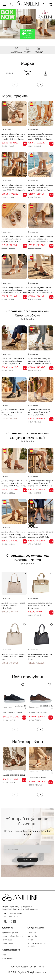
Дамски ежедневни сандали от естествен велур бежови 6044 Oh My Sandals (14, 239)
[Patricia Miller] (27, 73)
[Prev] (15, 84)
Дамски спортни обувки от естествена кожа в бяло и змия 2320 (39, 412)
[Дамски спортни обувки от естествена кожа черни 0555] (14, 389)
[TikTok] (14, 921)
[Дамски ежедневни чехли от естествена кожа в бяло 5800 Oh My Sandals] (14, 113)
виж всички (27, 319)
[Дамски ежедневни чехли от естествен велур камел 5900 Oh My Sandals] (14, 511)
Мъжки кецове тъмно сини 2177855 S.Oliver (12, 712)
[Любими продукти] (43, 4)
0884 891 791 (13, 916)
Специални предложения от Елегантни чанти (27, 558)
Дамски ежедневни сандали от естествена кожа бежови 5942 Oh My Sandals (40, 187)
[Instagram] (10, 921)
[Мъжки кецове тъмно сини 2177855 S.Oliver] (14, 693)
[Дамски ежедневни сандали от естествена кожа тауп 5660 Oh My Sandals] (14, 164)
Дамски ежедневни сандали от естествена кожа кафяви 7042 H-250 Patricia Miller (14, 483)
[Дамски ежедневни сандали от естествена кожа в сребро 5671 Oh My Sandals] (40, 113)
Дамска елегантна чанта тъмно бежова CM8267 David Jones (40, 605)
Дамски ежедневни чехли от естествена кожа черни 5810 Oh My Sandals (40, 290)
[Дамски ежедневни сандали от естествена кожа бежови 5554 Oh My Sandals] (14, 266)
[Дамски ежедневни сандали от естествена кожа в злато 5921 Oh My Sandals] (40, 460)
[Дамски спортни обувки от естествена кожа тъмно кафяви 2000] (14, 337)
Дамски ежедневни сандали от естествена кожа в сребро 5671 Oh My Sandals (40, 136)
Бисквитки (32, 936)
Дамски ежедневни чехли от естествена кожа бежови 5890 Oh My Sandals (14, 775)
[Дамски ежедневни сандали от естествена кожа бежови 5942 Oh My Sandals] (40, 164)
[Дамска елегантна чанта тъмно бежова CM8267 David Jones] (40, 582)
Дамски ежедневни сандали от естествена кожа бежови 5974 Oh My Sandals (40, 239)
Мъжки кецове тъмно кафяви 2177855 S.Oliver (39, 712)
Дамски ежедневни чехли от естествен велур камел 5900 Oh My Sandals (14, 534)
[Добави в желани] (24, 103)
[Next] (40, 84)
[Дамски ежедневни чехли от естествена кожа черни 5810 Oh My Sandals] (40, 266)
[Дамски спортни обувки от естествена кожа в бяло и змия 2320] (40, 389)
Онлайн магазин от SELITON (27, 966)
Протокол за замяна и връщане (37, 944)
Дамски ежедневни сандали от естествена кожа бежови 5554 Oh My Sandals (14, 290)
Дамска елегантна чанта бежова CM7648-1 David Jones (13, 656)
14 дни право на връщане (13, 936)
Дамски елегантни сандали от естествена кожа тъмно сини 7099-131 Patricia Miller (40, 534)
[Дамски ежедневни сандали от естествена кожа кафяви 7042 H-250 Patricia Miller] (14, 460)
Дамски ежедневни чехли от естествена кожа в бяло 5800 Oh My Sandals (13, 136)
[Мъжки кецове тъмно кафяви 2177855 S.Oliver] (41, 693)
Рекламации (7, 940)
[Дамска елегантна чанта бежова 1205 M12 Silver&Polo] (14, 582)
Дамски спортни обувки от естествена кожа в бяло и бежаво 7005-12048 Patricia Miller (40, 361)
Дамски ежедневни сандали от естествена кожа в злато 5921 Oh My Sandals (40, 483)
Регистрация (7, 958)
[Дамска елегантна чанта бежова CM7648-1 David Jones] (14, 633)
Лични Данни (7, 943)
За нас (30, 940)
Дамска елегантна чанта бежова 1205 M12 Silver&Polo (13, 605)
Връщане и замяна (10, 932)
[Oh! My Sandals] (9, 73)
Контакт (32, 932)
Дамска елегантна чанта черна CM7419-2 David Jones (40, 656)
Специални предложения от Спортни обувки (27, 313)
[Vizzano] (45, 73)
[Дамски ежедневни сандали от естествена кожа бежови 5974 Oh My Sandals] (40, 215)
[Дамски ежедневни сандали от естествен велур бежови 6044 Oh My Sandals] (14, 215)
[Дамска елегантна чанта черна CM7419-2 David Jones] (40, 633)
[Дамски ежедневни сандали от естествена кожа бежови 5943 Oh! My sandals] (41, 758)
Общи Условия (36, 927)
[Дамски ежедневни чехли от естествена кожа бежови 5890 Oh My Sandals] (14, 758)
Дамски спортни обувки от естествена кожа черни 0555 (13, 412)
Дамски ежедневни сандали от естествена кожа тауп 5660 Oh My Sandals (14, 187)
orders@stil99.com (15, 913)
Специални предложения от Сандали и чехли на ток (27, 435)
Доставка (7, 927)
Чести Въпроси (11, 949)
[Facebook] (6, 921)
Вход (4, 955)
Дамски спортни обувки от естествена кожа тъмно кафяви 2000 (13, 361)
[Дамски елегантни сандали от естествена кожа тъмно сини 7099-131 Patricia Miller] (40, 511)
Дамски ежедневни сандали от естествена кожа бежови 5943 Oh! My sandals (40, 777)
